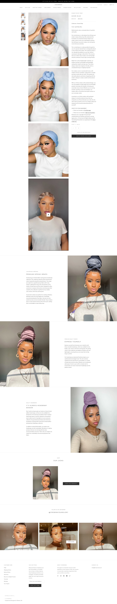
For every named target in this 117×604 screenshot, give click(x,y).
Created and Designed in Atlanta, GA (13, 600)
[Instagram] (60, 576)
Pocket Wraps (57, 7)
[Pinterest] (63, 576)
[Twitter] (77, 124)
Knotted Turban (37, 7)
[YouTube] (66, 576)
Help (5, 567)
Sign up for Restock (83, 132)
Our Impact (6, 583)
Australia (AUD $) (9, 595)
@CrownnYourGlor (90, 112)
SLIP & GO (27, 7)
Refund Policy (7, 572)
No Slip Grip (77, 7)
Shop (21, 7)
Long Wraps (47, 7)
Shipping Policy (7, 570)
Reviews (85, 7)
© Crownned (8, 598)
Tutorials (6, 579)
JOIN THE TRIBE (35, 585)
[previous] (17, 482)
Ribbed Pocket (67, 7)
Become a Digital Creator (10, 576)
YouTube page (87, 110)
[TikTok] (69, 576)
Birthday (6, 581)
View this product (71, 483)
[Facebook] (75, 124)
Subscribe (71, 541)
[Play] (48, 215)
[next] (99, 482)
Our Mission (93, 7)
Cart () (112, 4)
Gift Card (6, 574)
